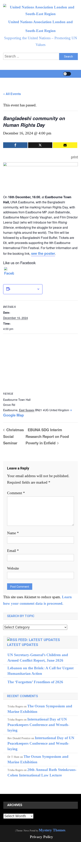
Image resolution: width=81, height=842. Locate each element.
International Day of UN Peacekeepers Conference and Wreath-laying (38, 724)
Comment (16, 493)
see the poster (43, 253)
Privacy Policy (41, 837)
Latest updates (22, 645)
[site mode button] (67, 74)
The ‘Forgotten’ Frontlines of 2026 (35, 682)
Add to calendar (23, 289)
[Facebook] (9, 272)
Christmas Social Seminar (13, 436)
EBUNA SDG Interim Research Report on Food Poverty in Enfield (47, 436)
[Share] (15, 145)
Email (13, 551)
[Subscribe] (65, 145)
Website (13, 568)
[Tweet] (40, 145)
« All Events (12, 93)
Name (13, 533)
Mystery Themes (52, 830)
